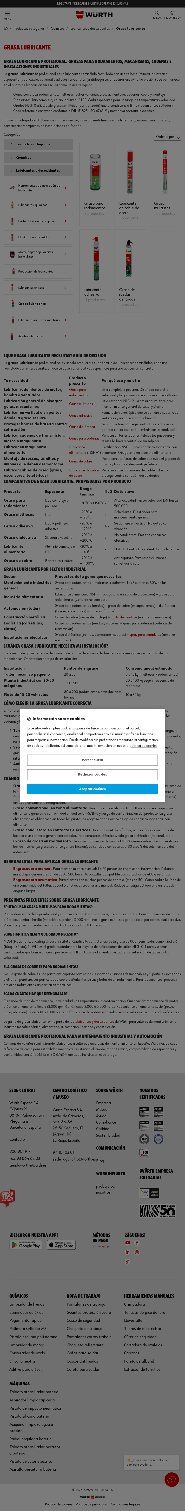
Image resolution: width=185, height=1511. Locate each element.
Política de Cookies (143, 746)
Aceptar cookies (92, 789)
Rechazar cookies (92, 774)
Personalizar (92, 760)
